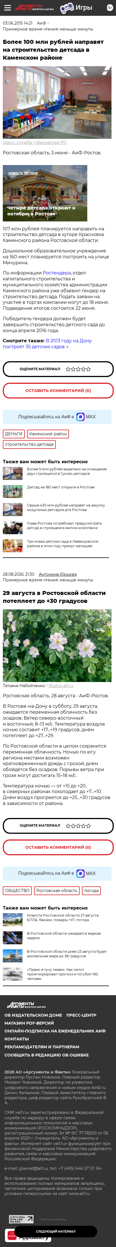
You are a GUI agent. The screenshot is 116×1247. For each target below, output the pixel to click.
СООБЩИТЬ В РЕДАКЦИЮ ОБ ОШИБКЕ (47, 1055)
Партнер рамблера (53, 1219)
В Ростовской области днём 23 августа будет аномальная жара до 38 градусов (67, 953)
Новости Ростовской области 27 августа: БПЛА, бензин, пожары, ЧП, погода (63, 917)
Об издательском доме (33, 1015)
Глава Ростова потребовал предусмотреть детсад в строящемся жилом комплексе (64, 525)
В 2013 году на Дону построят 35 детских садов (47, 343)
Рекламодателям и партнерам (42, 1046)
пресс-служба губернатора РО (35, 142)
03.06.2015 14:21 (17, 23)
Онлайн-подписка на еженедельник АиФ (55, 1031)
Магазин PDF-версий (29, 1023)
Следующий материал (55, 1231)
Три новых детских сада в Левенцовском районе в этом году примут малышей (62, 543)
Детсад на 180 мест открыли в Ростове (61, 487)
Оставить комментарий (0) (58, 390)
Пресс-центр (81, 1015)
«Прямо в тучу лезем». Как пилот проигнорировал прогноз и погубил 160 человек (62, 974)
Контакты (17, 1039)
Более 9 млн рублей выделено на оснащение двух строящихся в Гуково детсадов (67, 471)
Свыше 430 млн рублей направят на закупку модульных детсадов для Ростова (66, 507)
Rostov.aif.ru (61, 685)
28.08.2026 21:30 (18, 574)
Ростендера (57, 273)
